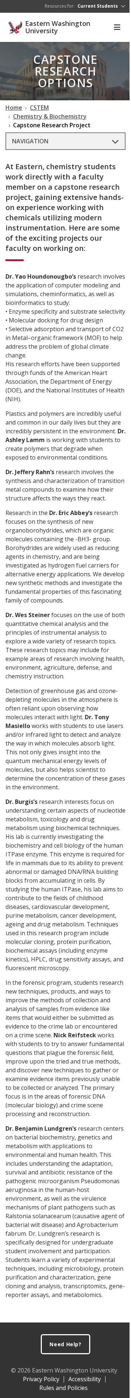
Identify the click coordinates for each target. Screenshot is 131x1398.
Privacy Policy (41, 1379)
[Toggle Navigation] (117, 27)
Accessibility (84, 1379)
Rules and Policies (63, 1388)
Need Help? (65, 1344)
